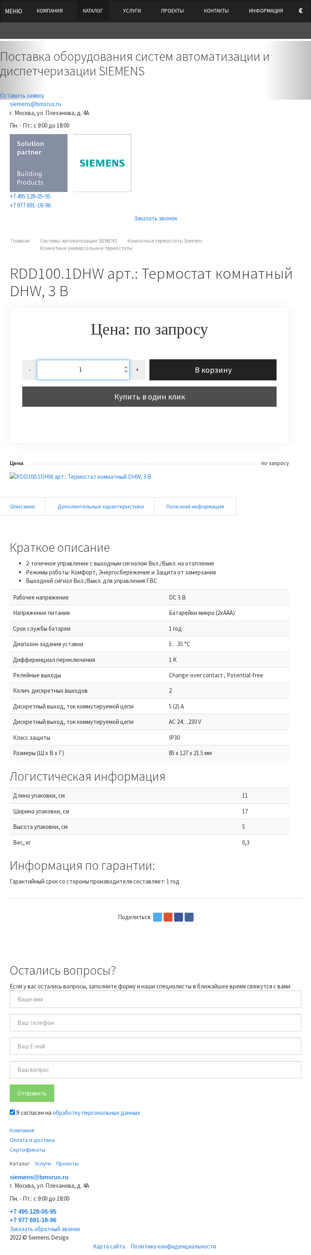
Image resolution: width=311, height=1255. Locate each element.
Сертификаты (27, 1149)
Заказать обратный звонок (45, 1229)
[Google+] (168, 917)
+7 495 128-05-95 (30, 196)
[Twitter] (157, 917)
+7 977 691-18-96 (30, 205)
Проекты (172, 10)
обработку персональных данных (96, 1112)
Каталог (93, 10)
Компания (50, 10)
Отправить (32, 1093)
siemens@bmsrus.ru (35, 104)
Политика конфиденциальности (173, 1246)
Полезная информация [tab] (195, 506)
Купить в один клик (149, 396)
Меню (13, 11)
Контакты (216, 10)
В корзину (213, 370)
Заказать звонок (155, 218)
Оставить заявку (22, 95)
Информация (266, 10)
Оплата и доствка (32, 1140)
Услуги (132, 10)
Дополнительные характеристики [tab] (101, 506)
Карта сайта (109, 1246)
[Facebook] (178, 917)
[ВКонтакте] (189, 917)
